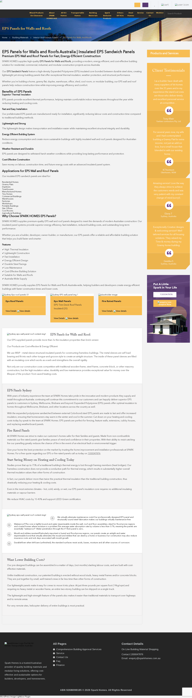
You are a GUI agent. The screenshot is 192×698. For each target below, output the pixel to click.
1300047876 (145, 5)
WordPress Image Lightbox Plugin (15, 697)
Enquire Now (165, 304)
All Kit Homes (64, 14)
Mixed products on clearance (37, 14)
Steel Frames (130, 14)
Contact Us (149, 14)
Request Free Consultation (137, 5)
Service (140, 13)
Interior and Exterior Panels (45, 38)
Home (4, 38)
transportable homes (77, 14)
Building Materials (93, 14)
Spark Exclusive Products (107, 14)
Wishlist (159, 13)
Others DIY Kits (120, 14)
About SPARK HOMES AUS (52, 14)
